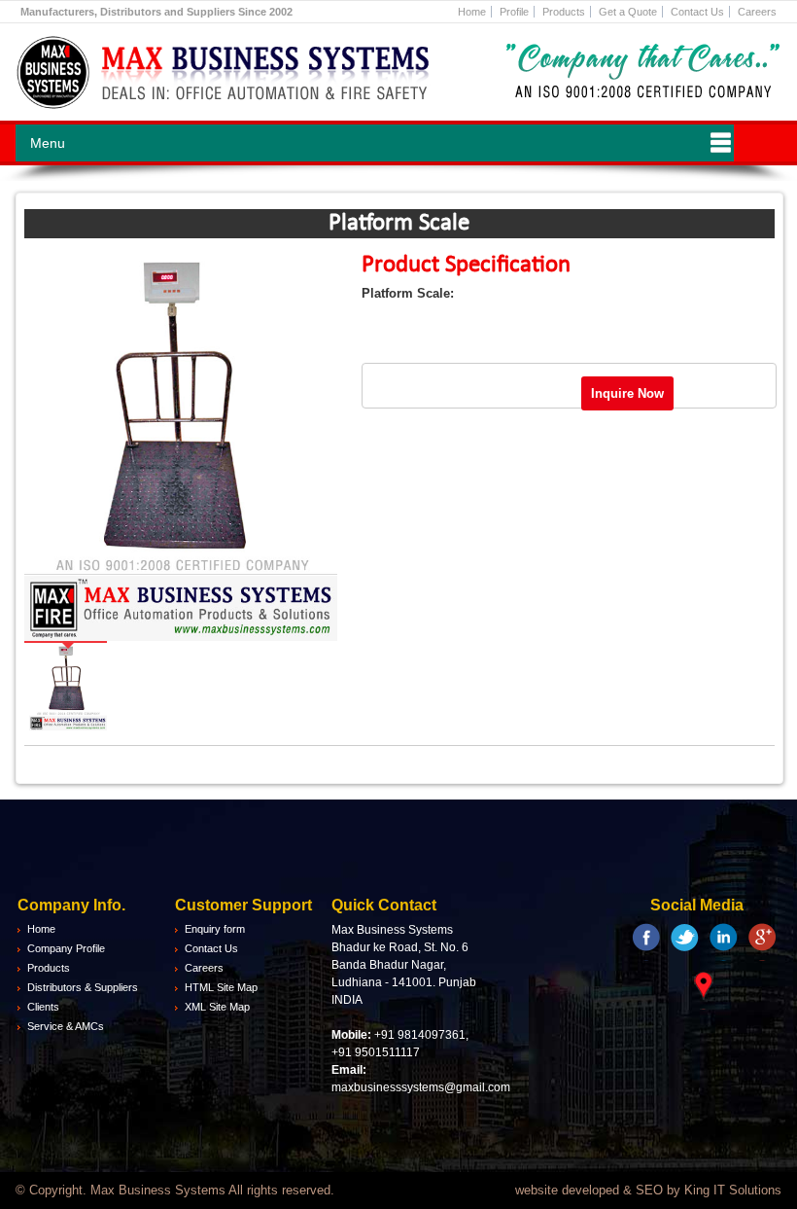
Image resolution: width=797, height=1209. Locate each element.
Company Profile (66, 948)
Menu (47, 143)
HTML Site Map (221, 987)
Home (472, 12)
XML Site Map (217, 1007)
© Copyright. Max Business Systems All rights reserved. (175, 1190)
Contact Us (697, 12)
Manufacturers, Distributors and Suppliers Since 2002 (156, 12)
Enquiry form (215, 929)
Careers (757, 12)
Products (563, 12)
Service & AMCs (65, 1026)
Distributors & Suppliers (82, 987)
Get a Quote (628, 12)
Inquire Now (627, 393)
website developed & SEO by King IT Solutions (648, 1190)
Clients (43, 1007)
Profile (514, 12)
